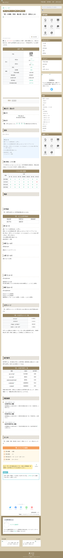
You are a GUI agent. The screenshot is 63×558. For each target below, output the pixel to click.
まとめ (44, 130)
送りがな (58, 28)
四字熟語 (45, 48)
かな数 (45, 28)
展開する (14, 100)
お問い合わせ (58, 1)
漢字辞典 (49, 1)
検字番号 (44, 126)
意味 (43, 104)
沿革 (53, 1)
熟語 (43, 109)
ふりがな (51, 28)
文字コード (45, 124)
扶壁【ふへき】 (46, 115)
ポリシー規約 (31, 554)
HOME (32, 553)
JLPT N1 (11, 10)
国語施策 (44, 128)
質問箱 (44, 53)
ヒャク (32, 60)
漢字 (38, 512)
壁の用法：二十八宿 (47, 107)
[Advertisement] (21, 90)
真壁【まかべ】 (46, 122)
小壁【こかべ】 (46, 119)
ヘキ (31, 58)
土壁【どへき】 (46, 117)
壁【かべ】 (45, 113)
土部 (17, 10)
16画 (6, 10)
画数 (51, 21)
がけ (33, 64)
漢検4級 (22, 10)
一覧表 (44, 45)
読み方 (44, 102)
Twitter (15, 531)
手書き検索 (43, 1)
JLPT (51, 34)
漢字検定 (45, 34)
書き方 (44, 100)
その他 (44, 43)
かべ (31, 63)
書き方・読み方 (46, 98)
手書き (45, 21)
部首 (58, 21)
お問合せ (30, 475)
